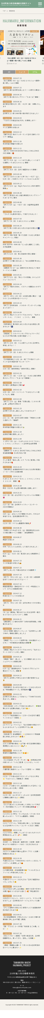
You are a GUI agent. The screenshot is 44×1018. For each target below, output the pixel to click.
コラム (34, 72)
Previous (3, 42)
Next (41, 42)
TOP (4, 11)
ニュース (22, 72)
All (9, 72)
